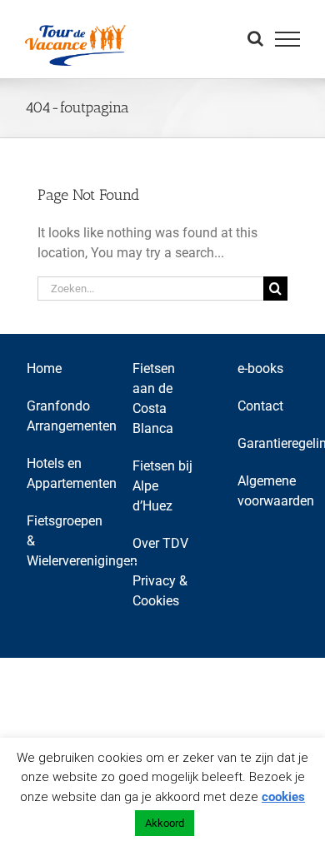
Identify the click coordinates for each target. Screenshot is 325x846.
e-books (260, 368)
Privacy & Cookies (160, 591)
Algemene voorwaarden (269, 491)
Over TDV (160, 543)
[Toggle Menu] (288, 39)
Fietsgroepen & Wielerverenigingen (58, 541)
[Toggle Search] (255, 38)
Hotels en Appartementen (58, 473)
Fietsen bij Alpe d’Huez (162, 486)
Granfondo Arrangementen (58, 416)
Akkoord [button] (164, 823)
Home (44, 368)
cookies (283, 796)
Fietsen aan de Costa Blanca (153, 398)
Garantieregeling (269, 443)
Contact (260, 406)
